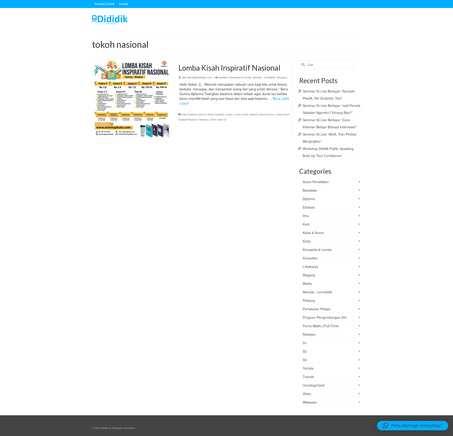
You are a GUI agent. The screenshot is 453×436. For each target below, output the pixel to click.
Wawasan (310, 402)
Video (307, 393)
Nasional (204, 119)
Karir (306, 224)
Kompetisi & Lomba (240, 77)
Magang (309, 275)
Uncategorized (313, 385)
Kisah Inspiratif (216, 114)
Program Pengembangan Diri (324, 317)
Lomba (229, 114)
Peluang (281, 77)
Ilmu (306, 215)
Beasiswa (310, 190)
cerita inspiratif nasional (193, 114)
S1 (305, 342)
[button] (412, 425)
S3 (305, 359)
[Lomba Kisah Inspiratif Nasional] (131, 97)
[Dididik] (134, 20)
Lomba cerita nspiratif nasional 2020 (254, 114)
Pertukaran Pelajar (317, 309)
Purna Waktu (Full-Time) (321, 325)
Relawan (309, 334)
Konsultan (310, 258)
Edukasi (309, 207)
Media (307, 283)
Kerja (306, 241)
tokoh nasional (218, 119)
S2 (305, 351)
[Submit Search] (302, 65)
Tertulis (308, 368)
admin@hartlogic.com (199, 77)
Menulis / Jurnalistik (264, 77)
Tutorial (308, 376)
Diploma (309, 198)
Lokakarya (310, 266)
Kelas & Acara (313, 232)
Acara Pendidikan (316, 181)
